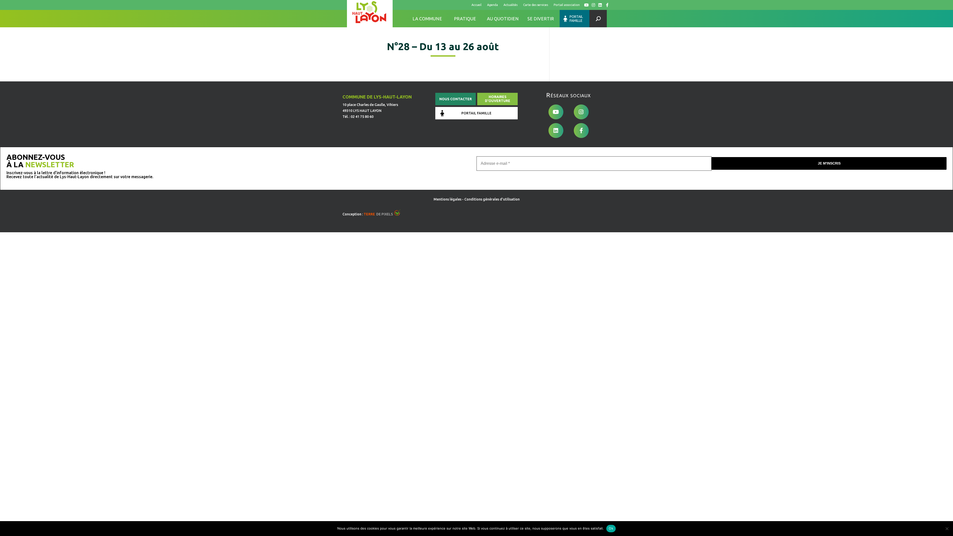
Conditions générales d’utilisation (492, 199)
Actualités (510, 4)
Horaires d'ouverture (497, 99)
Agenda (492, 4)
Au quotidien (503, 19)
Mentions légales (447, 199)
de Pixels (378, 214)
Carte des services (535, 4)
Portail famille (576, 19)
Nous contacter (455, 99)
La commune (427, 19)
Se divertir (540, 19)
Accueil (476, 4)
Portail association (567, 4)
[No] (946, 528)
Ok (611, 528)
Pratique (465, 19)
